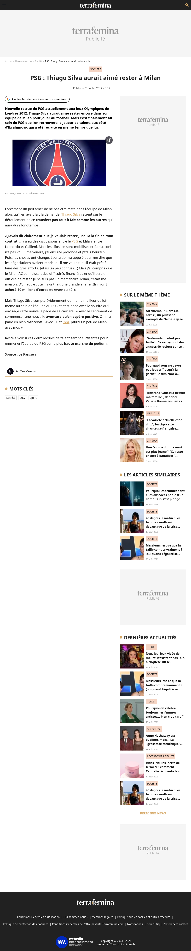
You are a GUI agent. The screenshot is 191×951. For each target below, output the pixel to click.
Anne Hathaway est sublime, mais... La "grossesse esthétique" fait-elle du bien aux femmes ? (163, 744)
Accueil (8, 61)
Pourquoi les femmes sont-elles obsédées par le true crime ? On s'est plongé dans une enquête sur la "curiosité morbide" (166, 499)
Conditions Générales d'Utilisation (38, 917)
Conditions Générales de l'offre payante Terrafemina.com (87, 924)
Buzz (23, 397)
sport (33, 397)
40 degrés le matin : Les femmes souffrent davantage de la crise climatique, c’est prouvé (163, 524)
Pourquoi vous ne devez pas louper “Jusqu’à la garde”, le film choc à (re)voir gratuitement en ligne (164, 373)
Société (38, 61)
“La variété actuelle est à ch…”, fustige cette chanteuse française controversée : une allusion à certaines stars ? (166, 428)
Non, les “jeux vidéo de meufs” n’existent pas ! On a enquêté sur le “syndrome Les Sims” (165, 660)
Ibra (66, 322)
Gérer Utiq (153, 924)
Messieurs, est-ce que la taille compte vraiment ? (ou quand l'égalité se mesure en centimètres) (164, 551)
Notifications (135, 924)
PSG (75, 241)
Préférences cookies (175, 924)
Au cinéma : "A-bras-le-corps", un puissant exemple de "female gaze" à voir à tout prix (165, 317)
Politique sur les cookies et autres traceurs (143, 917)
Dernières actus (23, 61)
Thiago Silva (70, 214)
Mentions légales (102, 917)
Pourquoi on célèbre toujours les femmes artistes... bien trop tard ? (165, 712)
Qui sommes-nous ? (75, 917)
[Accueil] (95, 5)
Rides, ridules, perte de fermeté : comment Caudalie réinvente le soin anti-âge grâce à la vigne (165, 769)
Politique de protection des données (25, 924)
